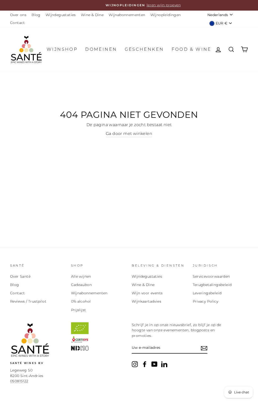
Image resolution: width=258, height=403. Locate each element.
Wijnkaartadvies (146, 301)
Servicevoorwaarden (211, 276)
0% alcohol (81, 301)
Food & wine (191, 49)
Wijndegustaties (61, 15)
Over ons (18, 15)
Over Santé (20, 276)
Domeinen (101, 49)
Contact (17, 23)
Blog (36, 15)
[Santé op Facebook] (145, 364)
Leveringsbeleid (207, 293)
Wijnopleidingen (165, 15)
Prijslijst (78, 310)
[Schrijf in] (204, 348)
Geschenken (144, 49)
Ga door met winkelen (129, 133)
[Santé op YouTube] (154, 364)
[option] (129, 5)
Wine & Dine (92, 15)
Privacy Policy (205, 301)
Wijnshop (62, 49)
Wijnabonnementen (127, 15)
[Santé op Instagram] (135, 364)
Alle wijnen (81, 276)
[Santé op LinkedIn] (164, 364)
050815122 (19, 381)
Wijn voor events (147, 293)
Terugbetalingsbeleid (212, 285)
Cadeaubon (81, 285)
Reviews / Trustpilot (28, 301)
